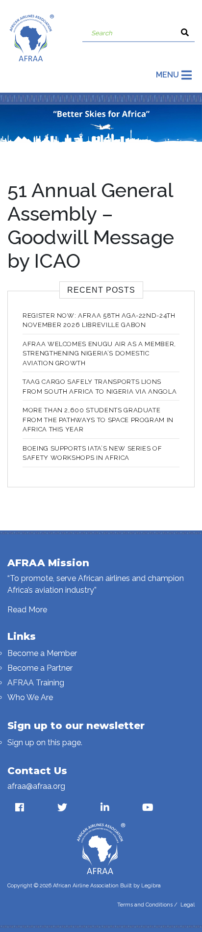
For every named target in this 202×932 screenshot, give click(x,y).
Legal (187, 905)
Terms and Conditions (145, 905)
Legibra (151, 885)
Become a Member (42, 653)
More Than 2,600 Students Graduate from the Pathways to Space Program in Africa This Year (98, 419)
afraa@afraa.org (36, 786)
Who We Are (30, 697)
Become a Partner (40, 668)
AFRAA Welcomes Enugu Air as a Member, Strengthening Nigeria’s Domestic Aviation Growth (99, 353)
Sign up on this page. (44, 742)
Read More (27, 609)
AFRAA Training (35, 682)
